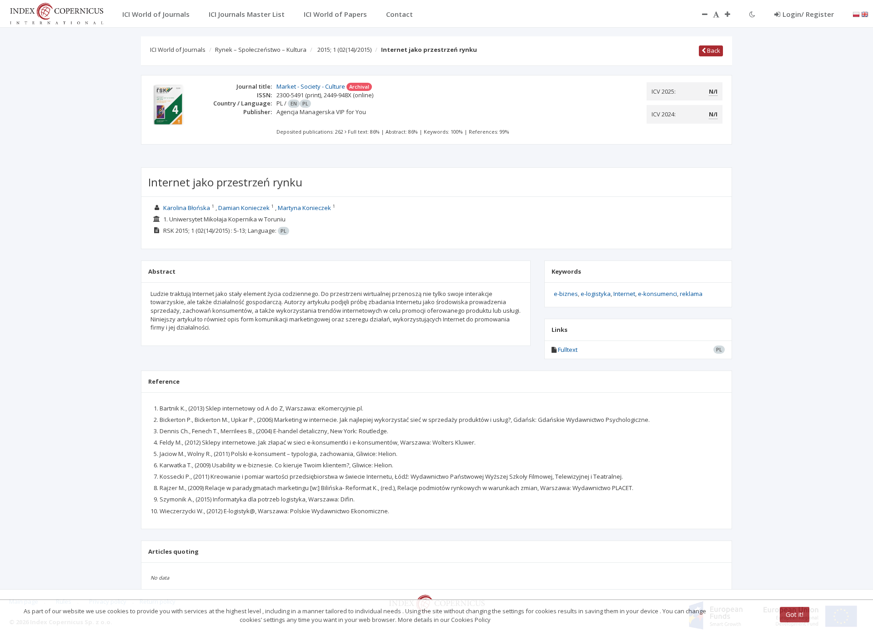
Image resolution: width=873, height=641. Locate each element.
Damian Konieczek (244, 208)
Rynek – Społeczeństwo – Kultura (260, 49)
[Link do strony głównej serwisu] (56, 13)
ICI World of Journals (178, 49)
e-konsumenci (657, 294)
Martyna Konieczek (304, 208)
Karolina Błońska (186, 208)
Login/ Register (808, 14)
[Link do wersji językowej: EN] (864, 14)
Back (713, 50)
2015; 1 (344, 49)
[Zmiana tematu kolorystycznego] (752, 14)
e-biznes (566, 294)
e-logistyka (596, 294)
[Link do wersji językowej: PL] (856, 14)
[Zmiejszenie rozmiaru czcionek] (700, 14)
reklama (691, 294)
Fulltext (567, 350)
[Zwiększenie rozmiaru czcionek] (732, 14)
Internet (624, 294)
